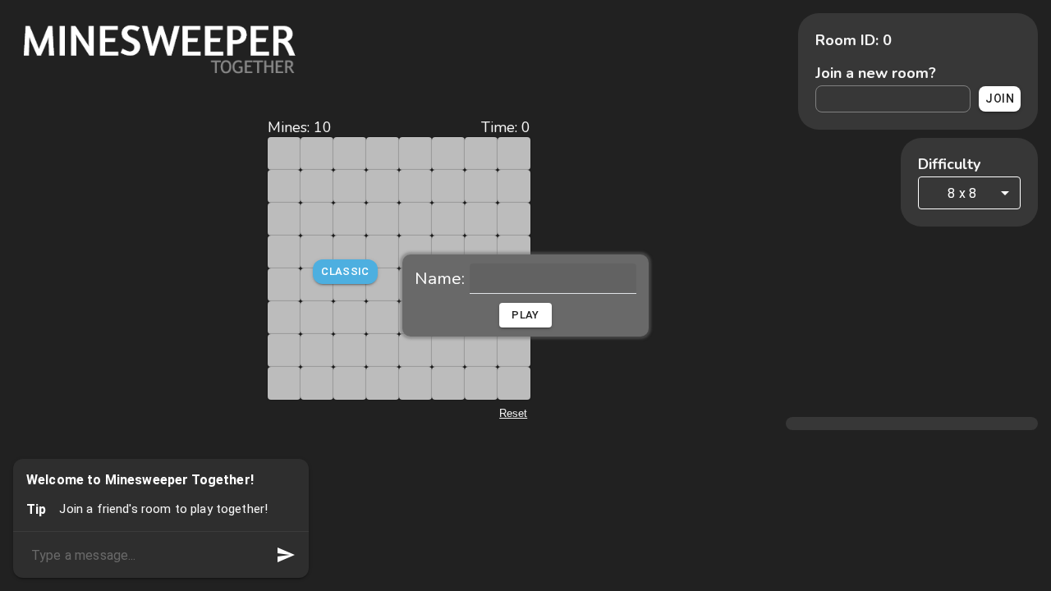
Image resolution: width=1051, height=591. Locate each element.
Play (525, 315)
